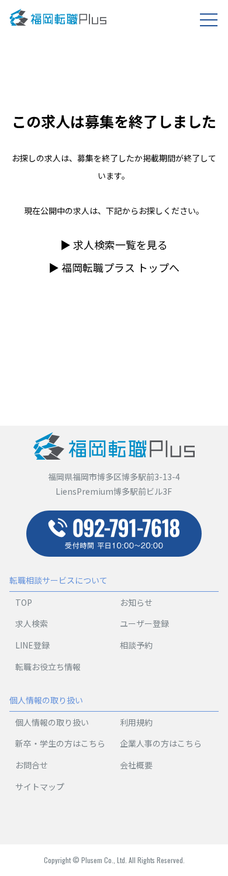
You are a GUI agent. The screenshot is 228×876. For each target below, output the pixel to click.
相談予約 (136, 645)
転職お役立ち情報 (48, 666)
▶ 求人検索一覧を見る (114, 244)
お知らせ (136, 602)
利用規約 (136, 722)
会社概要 (136, 765)
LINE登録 (32, 645)
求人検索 (31, 623)
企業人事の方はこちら (161, 743)
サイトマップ (39, 786)
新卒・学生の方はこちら (60, 743)
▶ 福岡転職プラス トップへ (114, 267)
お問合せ (31, 765)
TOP (23, 602)
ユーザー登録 (144, 623)
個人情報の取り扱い (52, 722)
